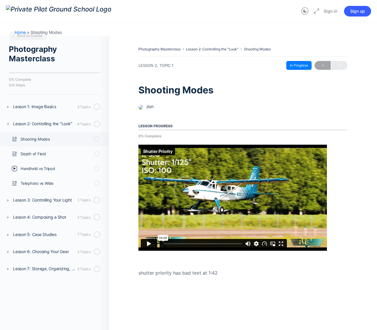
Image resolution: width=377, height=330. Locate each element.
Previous (323, 65)
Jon (150, 106)
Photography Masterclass (159, 49)
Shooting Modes (257, 49)
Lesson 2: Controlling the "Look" (212, 49)
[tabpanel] (243, 211)
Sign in (331, 11)
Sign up (357, 11)
